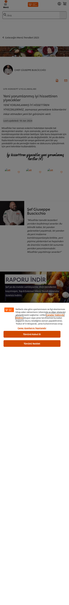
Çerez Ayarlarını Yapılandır (32, 328)
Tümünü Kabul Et (32, 334)
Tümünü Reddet (32, 343)
